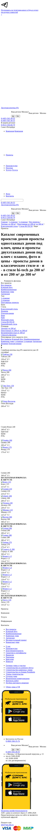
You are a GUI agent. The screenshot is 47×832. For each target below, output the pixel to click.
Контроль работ (12, 681)
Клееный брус (18, 339)
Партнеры (10, 657)
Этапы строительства (14, 674)
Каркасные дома (12, 642)
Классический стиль (9, 226)
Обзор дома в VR (13, 687)
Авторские (37, 341)
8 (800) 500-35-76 (13, 741)
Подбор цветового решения (17, 683)
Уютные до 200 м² (8, 224)
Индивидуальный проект (16, 640)
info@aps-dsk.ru (7, 825)
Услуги (9, 170)
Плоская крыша (15, 344)
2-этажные (23, 222)
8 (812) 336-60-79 (8, 125)
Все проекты (34, 222)
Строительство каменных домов (19, 670)
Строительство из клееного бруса (19, 668)
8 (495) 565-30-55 (8, 118)
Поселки (9, 168)
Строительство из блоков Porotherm (20, 672)
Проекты (9, 155)
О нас (8, 646)
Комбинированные (32, 339)
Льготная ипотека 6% (10, 108)
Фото (8, 194)
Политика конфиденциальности (14, 811)
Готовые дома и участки (16, 666)
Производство (11, 166)
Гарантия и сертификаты (16, 653)
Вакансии (10, 655)
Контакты (10, 196)
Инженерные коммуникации (18, 678)
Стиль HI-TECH (26, 226)
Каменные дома (7, 341)
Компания (10, 131)
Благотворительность (14, 651)
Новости (9, 661)
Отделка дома (11, 676)
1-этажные (13, 222)
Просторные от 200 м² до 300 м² (30, 224)
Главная (4, 222)
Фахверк (4, 344)
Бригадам (10, 659)
